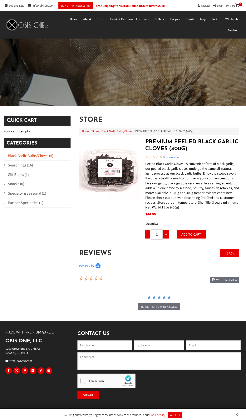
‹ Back (229, 253)
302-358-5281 (16, 5)
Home (85, 131)
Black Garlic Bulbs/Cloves (117, 131)
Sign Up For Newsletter (76, 5)
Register (205, 5)
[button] (224, 280)
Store (95, 131)
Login (219, 5)
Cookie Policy (157, 415)
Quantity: (152, 223)
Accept (175, 415)
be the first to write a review (159, 306)
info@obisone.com (43, 5)
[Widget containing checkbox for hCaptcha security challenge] (106, 381)
